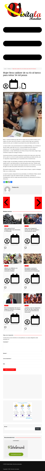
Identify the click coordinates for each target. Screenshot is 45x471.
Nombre (5, 353)
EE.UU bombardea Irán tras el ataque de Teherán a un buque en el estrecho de (12, 309)
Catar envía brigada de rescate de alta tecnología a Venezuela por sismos (32, 230)
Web (4, 363)
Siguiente (37, 198)
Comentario (5, 341)
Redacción (5, 89)
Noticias (23, 89)
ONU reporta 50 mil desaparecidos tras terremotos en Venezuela (12, 230)
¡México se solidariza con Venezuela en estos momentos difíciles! (10, 270)
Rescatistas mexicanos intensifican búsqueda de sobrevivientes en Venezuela (32, 270)
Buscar (5, 426)
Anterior (5, 206)
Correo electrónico (7, 358)
